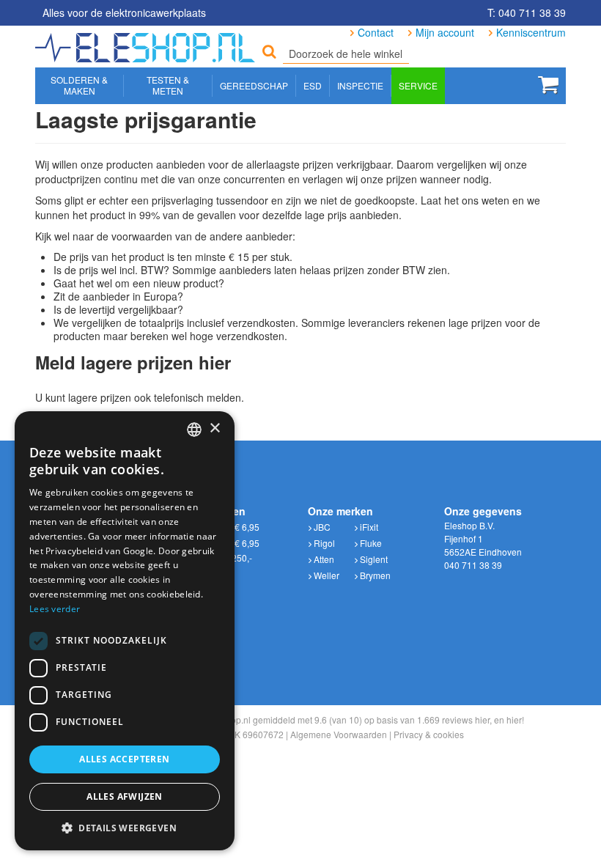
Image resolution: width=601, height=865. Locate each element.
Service (418, 85)
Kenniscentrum (531, 32)
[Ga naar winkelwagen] (548, 84)
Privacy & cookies (429, 734)
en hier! (509, 719)
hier (482, 719)
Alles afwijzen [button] (124, 796)
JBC (321, 526)
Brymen (374, 575)
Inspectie (360, 85)
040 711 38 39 (473, 565)
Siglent (373, 559)
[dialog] (125, 630)
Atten (322, 559)
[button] (124, 828)
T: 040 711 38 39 (526, 12)
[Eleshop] (147, 44)
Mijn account (445, 32)
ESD (312, 85)
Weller (325, 575)
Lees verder (54, 609)
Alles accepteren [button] (124, 759)
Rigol (323, 543)
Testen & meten (168, 84)
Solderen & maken (79, 84)
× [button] (214, 428)
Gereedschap (254, 85)
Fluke (370, 543)
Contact (376, 32)
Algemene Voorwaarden (338, 734)
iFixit (368, 526)
